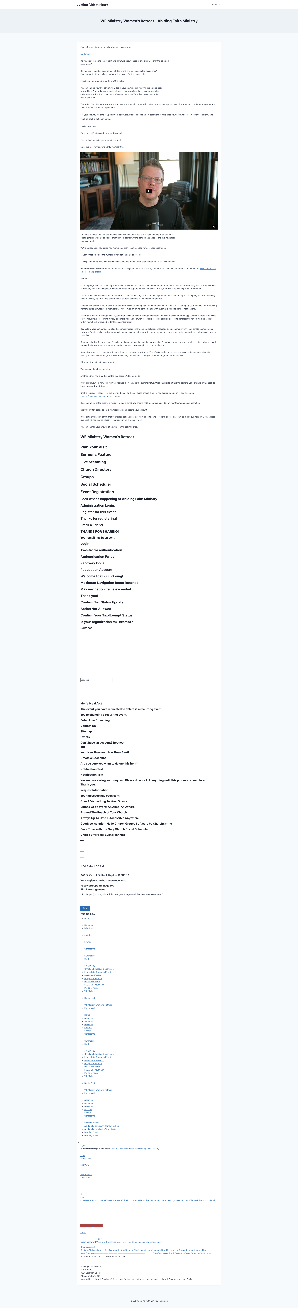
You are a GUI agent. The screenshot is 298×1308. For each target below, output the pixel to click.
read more (85, 54)
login (82, 1145)
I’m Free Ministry (92, 981)
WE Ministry (89, 991)
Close (155, 1253)
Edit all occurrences (131, 1200)
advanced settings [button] (166, 1200)
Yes (202, 1253)
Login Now (185, 1200)
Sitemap (164, 1301)
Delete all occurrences (95, 1200)
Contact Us (215, 4)
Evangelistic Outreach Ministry (98, 972)
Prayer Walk (89, 1008)
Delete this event (114, 1200)
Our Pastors (89, 956)
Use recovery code (125, 1242)
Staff (86, 959)
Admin (213, 1200)
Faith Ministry (149, 1148)
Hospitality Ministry (93, 978)
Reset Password (101, 1240)
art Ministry (89, 966)
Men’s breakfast (91, 703)
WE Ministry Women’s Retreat (98, 1005)
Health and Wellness (94, 975)
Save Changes (87, 1253)
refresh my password (91, 1226)
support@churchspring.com (93, 396)
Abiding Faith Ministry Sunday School (101, 1126)
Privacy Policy (203, 1200)
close (82, 1200)
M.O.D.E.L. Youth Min (94, 985)
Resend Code (144, 1242)
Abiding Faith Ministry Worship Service (102, 1129)
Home (87, 1015)
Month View (86, 1174)
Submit (194, 1253)
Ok (90, 1250)
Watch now (133, 1148)
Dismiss (193, 1200)
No (199, 1253)
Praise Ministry (91, 988)
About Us (88, 918)
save (88, 1158)
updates (88, 935)
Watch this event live (118, 1148)
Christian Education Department (99, 969)
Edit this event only (149, 1200)
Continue (84, 1250)
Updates (88, 1109)
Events (87, 942)
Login (83, 1232)
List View (84, 1165)
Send (85, 908)
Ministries (88, 928)
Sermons (88, 925)
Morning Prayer (91, 1123)
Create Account (87, 1247)
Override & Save (171, 1253)
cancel (83, 1158)
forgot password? (88, 1242)
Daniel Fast (89, 998)
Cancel (109, 1242)
